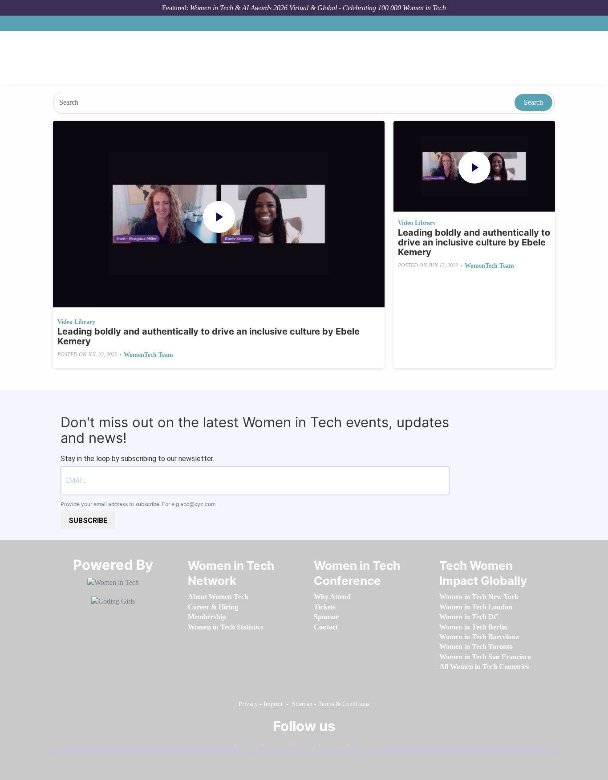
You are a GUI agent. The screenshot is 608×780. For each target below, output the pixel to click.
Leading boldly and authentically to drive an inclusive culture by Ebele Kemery (208, 336)
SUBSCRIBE (88, 520)
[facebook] (246, 746)
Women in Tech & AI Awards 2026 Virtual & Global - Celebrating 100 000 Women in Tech (318, 8)
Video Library (76, 322)
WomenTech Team (148, 354)
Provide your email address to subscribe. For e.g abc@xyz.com (138, 504)
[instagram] (302, 746)
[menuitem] (218, 596)
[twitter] (330, 746)
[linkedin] (274, 746)
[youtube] (358, 746)
